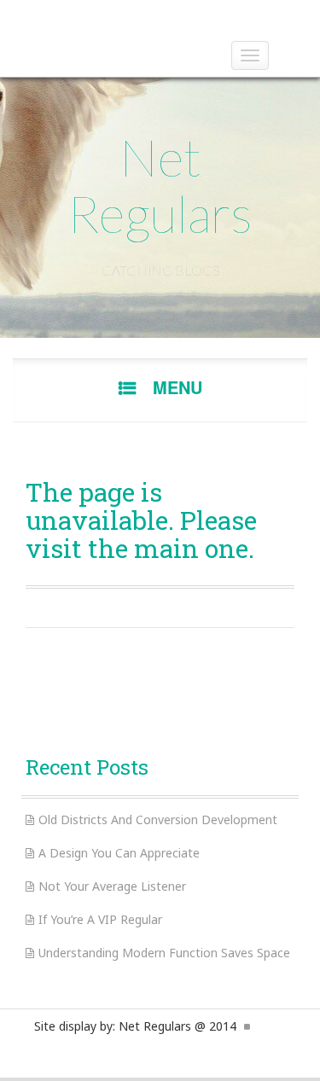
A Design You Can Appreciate (119, 853)
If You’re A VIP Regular (100, 919)
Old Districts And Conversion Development (157, 819)
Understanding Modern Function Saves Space (164, 952)
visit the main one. (140, 548)
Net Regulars (160, 185)
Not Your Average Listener (112, 886)
